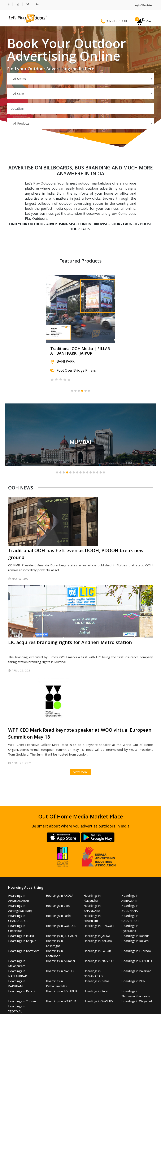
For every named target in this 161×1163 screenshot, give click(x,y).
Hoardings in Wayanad (136, 1001)
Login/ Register (143, 5)
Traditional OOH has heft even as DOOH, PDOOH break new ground (76, 553)
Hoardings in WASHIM (98, 1001)
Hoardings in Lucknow (136, 951)
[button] (72, 391)
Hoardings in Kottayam (23, 951)
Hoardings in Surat (96, 991)
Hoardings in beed (58, 906)
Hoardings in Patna (96, 981)
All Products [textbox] (21, 123)
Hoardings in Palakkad (136, 971)
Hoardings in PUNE (134, 981)
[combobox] (80, 79)
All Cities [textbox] (19, 94)
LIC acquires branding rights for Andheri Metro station (70, 642)
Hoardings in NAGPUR (99, 961)
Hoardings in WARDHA (61, 1001)
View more (80, 434)
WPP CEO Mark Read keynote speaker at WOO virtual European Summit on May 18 (79, 733)
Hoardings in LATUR (97, 951)
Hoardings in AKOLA (59, 896)
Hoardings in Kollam (135, 941)
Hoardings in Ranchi (21, 991)
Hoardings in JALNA (97, 936)
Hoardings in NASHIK (60, 971)
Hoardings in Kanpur (22, 941)
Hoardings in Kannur (135, 936)
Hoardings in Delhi (58, 916)
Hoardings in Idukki (21, 936)
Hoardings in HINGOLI (99, 926)
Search (80, 138)
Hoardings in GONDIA (60, 926)
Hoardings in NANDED (136, 961)
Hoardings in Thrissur (22, 1001)
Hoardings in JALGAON (61, 936)
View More (80, 772)
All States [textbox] (19, 79)
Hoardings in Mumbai (60, 961)
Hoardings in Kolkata (98, 941)
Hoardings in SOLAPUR (61, 991)
